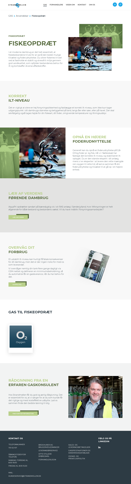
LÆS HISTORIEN (18, 217)
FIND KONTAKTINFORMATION (23, 413)
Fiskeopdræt (38, 16)
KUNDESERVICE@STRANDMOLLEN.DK (24, 476)
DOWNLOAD (17, 284)
